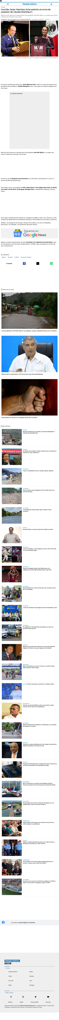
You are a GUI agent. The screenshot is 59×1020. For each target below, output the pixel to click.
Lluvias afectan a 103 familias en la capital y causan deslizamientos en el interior (29, 331)
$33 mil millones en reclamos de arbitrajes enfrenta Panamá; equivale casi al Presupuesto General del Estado (39, 784)
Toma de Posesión (26, 257)
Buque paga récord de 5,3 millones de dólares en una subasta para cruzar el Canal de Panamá (38, 803)
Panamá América (13, 971)
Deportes (26, 547)
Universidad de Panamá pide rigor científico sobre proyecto (37, 510)
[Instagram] (23, 997)
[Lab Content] (29, 964)
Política (17, 257)
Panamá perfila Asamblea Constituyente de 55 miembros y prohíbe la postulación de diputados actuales (40, 764)
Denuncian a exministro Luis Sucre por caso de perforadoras (22, 374)
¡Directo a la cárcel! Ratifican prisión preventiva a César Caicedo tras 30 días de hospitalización (38, 705)
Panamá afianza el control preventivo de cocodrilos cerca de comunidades (39, 588)
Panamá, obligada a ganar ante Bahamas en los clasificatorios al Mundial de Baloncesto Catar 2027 (37, 569)
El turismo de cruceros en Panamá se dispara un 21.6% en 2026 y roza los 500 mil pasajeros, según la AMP (39, 881)
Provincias (26, 703)
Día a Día (11, 980)
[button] (24, 263)
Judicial (25, 449)
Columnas (48, 1002)
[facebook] (11, 997)
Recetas (32, 976)
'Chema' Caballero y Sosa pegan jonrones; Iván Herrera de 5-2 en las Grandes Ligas (39, 549)
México (4, 257)
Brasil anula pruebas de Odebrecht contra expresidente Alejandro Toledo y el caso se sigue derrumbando (39, 647)
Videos (21, 1002)
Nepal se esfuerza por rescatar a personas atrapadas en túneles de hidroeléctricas (39, 432)
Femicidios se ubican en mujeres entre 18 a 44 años (19, 417)
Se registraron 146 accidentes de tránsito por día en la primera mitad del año (38, 627)
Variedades (26, 820)
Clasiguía (32, 985)
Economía (26, 781)
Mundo (25, 430)
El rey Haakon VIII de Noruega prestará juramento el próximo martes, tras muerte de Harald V (38, 862)
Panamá (10, 257)
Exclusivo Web (34, 1002)
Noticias (10, 1002)
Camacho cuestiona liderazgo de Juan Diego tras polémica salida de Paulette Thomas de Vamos (39, 745)
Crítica (10, 976)
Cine (31, 980)
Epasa (31, 971)
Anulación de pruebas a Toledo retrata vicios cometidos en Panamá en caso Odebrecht (39, 451)
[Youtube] (48, 997)
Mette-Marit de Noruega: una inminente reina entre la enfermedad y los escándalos (38, 823)
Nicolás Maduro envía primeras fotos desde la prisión (38, 529)
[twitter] (35, 997)
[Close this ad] (58, 1011)
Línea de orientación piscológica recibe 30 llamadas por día (40, 607)
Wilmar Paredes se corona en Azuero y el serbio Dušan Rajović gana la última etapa (39, 666)
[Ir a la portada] (30, 4)
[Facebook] (1, 1)
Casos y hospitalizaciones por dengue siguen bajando (38, 470)
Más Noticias (6, 426)
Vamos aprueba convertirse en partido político (41, 684)
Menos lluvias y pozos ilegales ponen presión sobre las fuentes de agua (38, 490)
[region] (29, 71)
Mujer (10, 985)
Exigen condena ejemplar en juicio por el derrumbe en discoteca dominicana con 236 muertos (39, 842)
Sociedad (26, 469)
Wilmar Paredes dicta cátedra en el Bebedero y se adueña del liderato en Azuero (39, 725)
